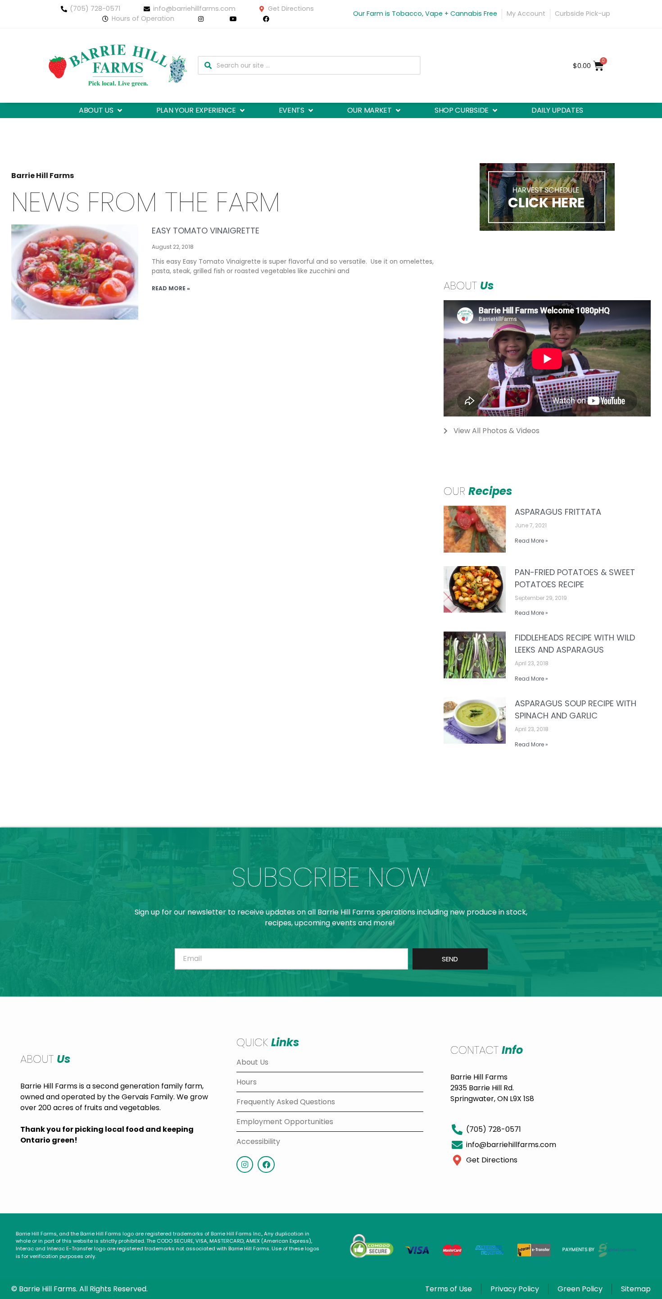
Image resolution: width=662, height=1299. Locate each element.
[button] (101, 110)
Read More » (171, 288)
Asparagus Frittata (558, 511)
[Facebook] (266, 1164)
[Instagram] (244, 1164)
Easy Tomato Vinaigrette (205, 230)
